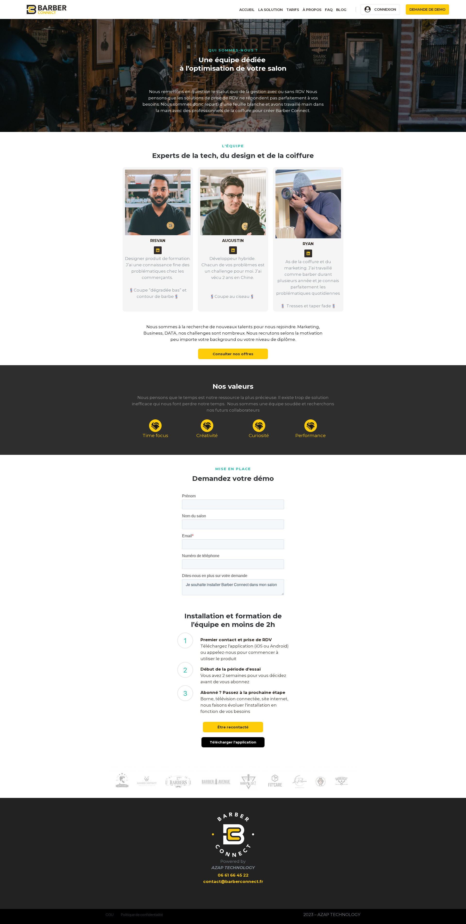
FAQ (329, 10)
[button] (233, 354)
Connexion (385, 9)
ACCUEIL (247, 10)
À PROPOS (312, 10)
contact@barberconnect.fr (233, 881)
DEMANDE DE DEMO (427, 9)
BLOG (341, 10)
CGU (110, 914)
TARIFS (292, 10)
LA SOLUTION (270, 10)
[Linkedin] (158, 250)
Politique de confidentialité (142, 914)
